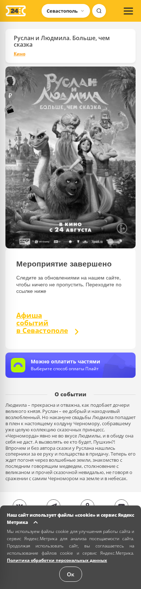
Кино (19, 54)
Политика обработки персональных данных (57, 560)
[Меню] (128, 11)
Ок (70, 574)
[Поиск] (99, 11)
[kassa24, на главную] (16, 10)
